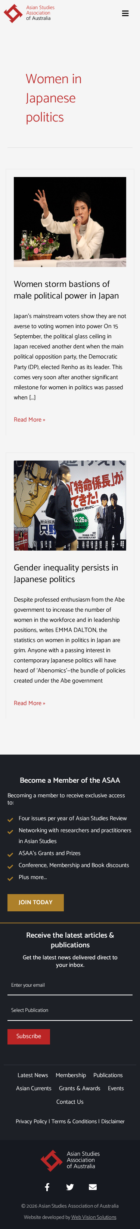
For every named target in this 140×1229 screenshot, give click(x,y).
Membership (71, 1075)
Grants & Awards (79, 1088)
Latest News (33, 1075)
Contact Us (70, 1102)
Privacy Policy (31, 1121)
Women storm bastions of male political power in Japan (66, 290)
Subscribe (28, 1036)
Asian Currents (34, 1088)
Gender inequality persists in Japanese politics (66, 574)
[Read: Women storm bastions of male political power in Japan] (70, 222)
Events (116, 1088)
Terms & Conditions (74, 1121)
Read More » (29, 420)
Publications (108, 1075)
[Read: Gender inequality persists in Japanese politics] (70, 505)
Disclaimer (113, 1121)
